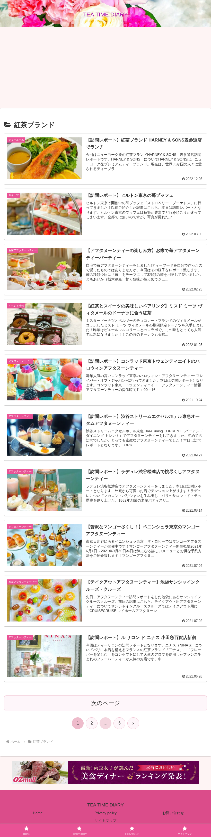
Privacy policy (105, 813)
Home (38, 813)
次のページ (105, 703)
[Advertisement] (105, 68)
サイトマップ (105, 821)
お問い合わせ (173, 813)
